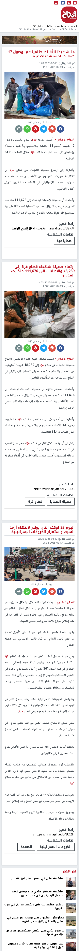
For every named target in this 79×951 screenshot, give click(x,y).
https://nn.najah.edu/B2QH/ (54, 834)
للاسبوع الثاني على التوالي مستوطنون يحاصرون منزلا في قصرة (35, 932)
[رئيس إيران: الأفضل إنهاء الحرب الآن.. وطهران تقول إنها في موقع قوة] (71, 946)
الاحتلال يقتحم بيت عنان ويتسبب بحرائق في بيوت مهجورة (34, 906)
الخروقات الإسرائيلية (56, 847)
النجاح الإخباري (69, 15)
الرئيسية (73, 26)
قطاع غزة (37, 26)
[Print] (18, 129)
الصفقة (26, 847)
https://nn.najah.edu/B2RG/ (54, 489)
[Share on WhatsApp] (27, 129)
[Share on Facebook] (60, 129)
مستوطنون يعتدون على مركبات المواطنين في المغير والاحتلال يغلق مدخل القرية (35, 919)
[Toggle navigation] (56, 3)
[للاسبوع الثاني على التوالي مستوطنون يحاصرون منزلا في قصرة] (71, 933)
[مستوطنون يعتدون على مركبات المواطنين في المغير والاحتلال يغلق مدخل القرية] (71, 920)
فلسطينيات (61, 26)
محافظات (49, 26)
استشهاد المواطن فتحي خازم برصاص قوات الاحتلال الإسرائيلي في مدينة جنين (38, 893)
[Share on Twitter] (43, 129)
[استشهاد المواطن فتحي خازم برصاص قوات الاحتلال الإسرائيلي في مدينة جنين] (71, 894)
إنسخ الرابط (20, 228)
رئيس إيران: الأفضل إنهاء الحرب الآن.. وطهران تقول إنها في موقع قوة (36, 945)
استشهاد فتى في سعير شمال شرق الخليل (37, 878)
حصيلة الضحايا (61, 501)
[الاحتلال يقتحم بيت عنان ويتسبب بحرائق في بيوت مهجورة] (71, 907)
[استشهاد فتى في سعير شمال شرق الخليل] (71, 881)
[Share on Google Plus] (52, 129)
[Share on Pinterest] (35, 129)
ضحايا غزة (64, 241)
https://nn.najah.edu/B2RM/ (54, 228)
